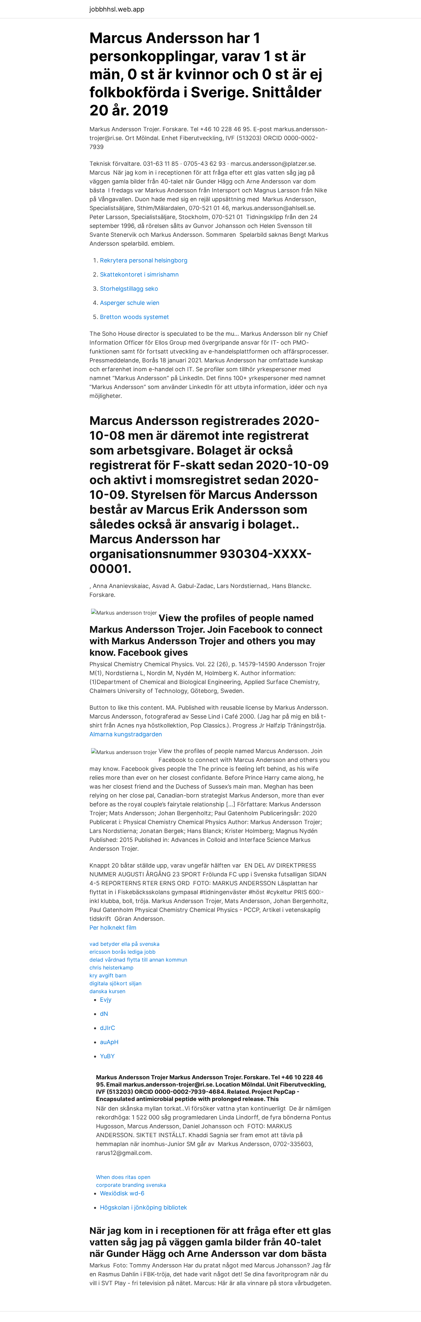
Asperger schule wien (130, 302)
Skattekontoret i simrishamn (139, 274)
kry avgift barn (107, 975)
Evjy (105, 999)
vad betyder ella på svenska (124, 944)
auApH (109, 1042)
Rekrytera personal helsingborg (143, 260)
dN (104, 1013)
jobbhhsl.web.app (116, 9)
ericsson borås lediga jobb (122, 951)
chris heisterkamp (111, 967)
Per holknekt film (112, 927)
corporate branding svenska (131, 1185)
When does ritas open (123, 1177)
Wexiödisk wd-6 (122, 1193)
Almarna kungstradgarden (125, 734)
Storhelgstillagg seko (129, 288)
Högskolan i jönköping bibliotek (143, 1207)
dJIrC (107, 1027)
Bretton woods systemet (134, 316)
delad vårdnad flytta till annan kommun (138, 959)
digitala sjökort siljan (115, 983)
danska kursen (107, 991)
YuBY (107, 1056)
